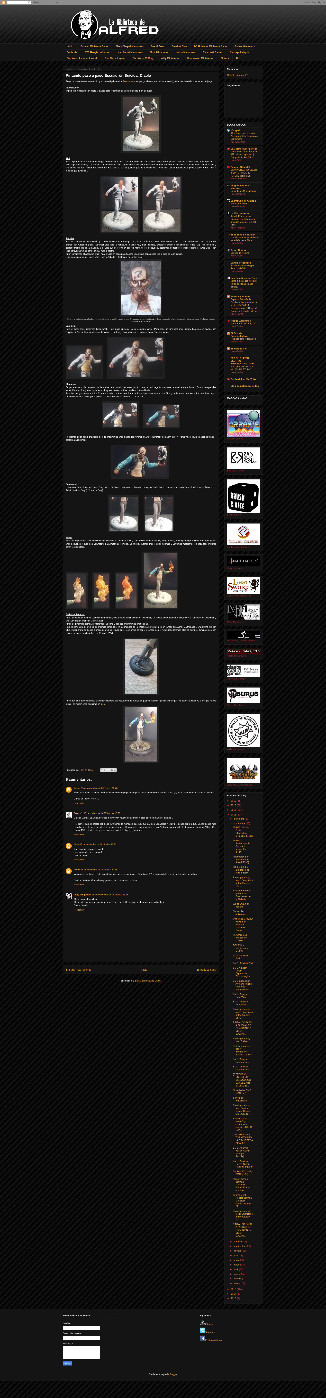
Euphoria (72, 52)
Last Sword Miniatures (130, 52)
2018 (234, 805)
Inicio (70, 46)
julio (236, 1255)
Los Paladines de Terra (244, 278)
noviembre (240, 823)
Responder (79, 803)
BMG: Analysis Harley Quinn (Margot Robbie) (241, 1152)
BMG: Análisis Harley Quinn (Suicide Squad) (243, 1164)
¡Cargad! (236, 130)
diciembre (239, 818)
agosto (238, 1250)
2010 (234, 1298)
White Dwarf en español (241, 905)
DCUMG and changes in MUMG (240, 938)
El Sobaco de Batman (243, 234)
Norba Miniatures (186, 52)
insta (103, 704)
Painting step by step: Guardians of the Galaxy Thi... (243, 881)
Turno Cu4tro (238, 250)
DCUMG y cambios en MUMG (240, 948)
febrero (238, 1278)
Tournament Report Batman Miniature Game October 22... (242, 1200)
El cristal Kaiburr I (239, 203)
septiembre (240, 1246)
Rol (238, 58)
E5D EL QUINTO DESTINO (240, 359)
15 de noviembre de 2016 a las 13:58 (102, 813)
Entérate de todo (213, 1340)
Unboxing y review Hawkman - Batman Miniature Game (243, 924)
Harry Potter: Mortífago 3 (243, 323)
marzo (237, 1274)
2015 (234, 1289)
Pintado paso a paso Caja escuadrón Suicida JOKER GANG (242, 1124)
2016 (234, 814)
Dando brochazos (241, 262)
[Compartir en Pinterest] (115, 770)
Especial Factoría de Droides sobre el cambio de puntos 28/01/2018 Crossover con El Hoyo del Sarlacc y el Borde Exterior (244, 305)
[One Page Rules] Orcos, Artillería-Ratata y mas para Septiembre (244, 136)
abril (236, 1269)
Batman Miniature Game (94, 46)
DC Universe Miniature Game (210, 46)
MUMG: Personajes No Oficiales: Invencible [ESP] (242, 846)
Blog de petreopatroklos (245, 386)
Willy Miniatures (170, 58)
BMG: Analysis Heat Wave (240, 995)
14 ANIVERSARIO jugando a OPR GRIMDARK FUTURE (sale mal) (244, 173)
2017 (234, 809)
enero (237, 1283)
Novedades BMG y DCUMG (242, 1091)
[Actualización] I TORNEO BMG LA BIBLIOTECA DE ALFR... (243, 1138)
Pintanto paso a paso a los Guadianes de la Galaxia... (242, 894)
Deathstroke (129, 81)
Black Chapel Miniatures (129, 46)
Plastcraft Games (213, 52)
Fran (76, 813)
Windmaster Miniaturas (200, 58)
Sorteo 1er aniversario (240, 912)
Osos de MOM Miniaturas (243, 191)
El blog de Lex (239, 348)
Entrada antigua (206, 969)
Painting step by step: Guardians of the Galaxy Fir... (243, 1215)
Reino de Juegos (240, 296)
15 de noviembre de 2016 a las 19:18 (99, 869)
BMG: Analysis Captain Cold (241, 1060)
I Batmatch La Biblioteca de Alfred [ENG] (241, 859)
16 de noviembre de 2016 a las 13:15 (110, 894)
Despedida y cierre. (240, 253)
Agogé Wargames (241, 320)
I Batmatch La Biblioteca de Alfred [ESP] (241, 870)
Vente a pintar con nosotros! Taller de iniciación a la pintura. (244, 284)
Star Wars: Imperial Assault (82, 58)
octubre (238, 1241)
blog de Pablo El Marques (240, 187)
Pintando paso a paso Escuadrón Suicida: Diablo (242, 1050)
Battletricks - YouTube (243, 379)
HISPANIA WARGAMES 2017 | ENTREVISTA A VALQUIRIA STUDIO (243, 366)
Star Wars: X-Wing (143, 58)
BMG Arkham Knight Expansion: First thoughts (241, 972)
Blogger (173, 1374)
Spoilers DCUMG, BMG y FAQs (242, 1173)
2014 (234, 1293)
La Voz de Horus (240, 213)
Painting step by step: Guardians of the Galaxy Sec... (243, 1013)
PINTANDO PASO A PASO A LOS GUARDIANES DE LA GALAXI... (242, 1028)
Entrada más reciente (78, 969)
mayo (237, 1264)
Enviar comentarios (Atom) (148, 980)
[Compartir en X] (108, 770)
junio (236, 1260)
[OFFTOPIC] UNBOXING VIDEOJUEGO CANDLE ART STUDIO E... (242, 1080)
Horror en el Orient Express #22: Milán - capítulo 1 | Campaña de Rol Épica (244, 154)
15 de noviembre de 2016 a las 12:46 (99, 788)
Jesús (77, 869)
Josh (76, 844)
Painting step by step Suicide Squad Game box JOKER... (241, 1109)
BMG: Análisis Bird (243, 963)
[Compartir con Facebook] (111, 770)
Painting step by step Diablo (241, 1040)
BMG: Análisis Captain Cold (241, 1068)
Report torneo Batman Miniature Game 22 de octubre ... (241, 1185)
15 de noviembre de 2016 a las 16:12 (98, 844)
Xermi (77, 788)
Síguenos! (210, 1332)
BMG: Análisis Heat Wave (240, 1003)
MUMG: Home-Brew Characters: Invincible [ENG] (243, 831)
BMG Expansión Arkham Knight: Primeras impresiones (242, 985)
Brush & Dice (179, 46)
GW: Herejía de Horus (97, 52)
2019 (234, 800)
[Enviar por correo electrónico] (102, 770)
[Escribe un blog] (105, 770)
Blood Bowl (157, 46)
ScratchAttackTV (240, 167)
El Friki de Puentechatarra (239, 334)
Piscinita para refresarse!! (243, 339)
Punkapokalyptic (239, 52)
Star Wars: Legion (115, 58)
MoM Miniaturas (159, 52)
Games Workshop (244, 46)
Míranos (209, 1324)
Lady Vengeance (82, 894)
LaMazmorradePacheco (244, 148)
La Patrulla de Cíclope (243, 200)
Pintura (225, 58)
